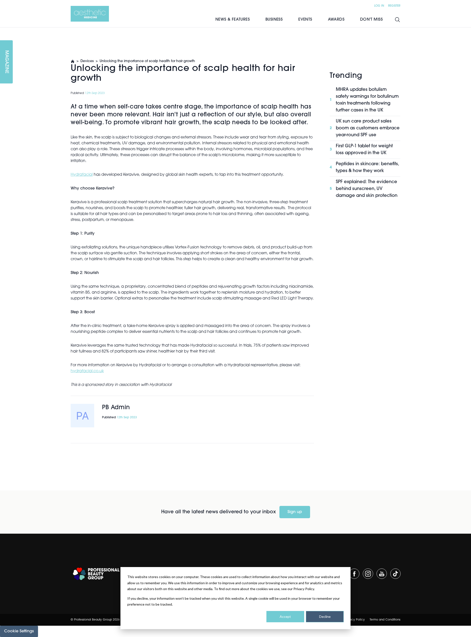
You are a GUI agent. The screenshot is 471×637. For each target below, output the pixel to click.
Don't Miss (371, 20)
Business (274, 20)
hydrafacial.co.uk (87, 371)
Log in (379, 5)
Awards (336, 20)
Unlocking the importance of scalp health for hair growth (147, 61)
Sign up (295, 512)
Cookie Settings (19, 631)
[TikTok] (395, 574)
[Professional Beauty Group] (96, 574)
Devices (87, 61)
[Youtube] (382, 574)
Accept (285, 616)
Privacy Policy (354, 619)
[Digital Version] (4, 30)
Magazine (6, 62)
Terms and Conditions (385, 619)
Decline (325, 616)
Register (394, 5)
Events (305, 20)
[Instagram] (368, 574)
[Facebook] (354, 574)
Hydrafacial (82, 175)
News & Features (232, 20)
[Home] (90, 14)
